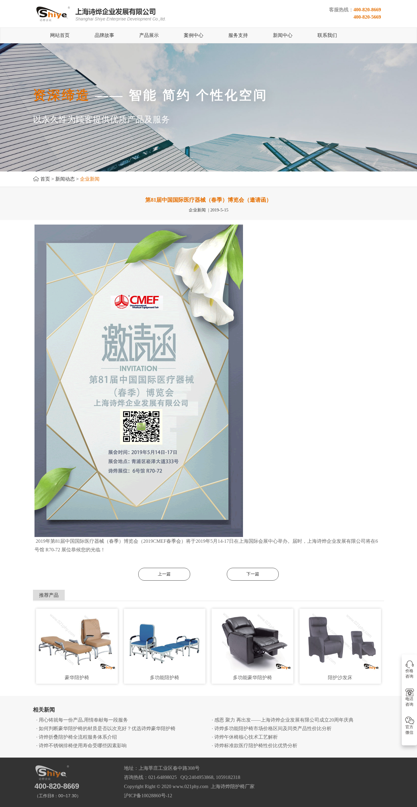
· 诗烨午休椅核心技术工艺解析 (245, 737)
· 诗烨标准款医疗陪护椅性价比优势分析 (254, 745)
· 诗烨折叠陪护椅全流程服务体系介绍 (76, 737)
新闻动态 (65, 179)
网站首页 (60, 35)
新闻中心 (282, 35)
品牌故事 (104, 35)
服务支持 (238, 35)
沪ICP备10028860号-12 (148, 795)
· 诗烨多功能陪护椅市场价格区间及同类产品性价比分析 (272, 728)
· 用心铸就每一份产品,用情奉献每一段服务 (82, 719)
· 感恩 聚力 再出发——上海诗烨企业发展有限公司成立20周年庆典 (283, 719)
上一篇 (164, 574)
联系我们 (327, 35)
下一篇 (252, 574)
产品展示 (149, 35)
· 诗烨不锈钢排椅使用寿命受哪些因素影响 (81, 745)
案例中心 (193, 35)
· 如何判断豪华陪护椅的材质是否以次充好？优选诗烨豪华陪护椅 (106, 728)
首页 (45, 179)
